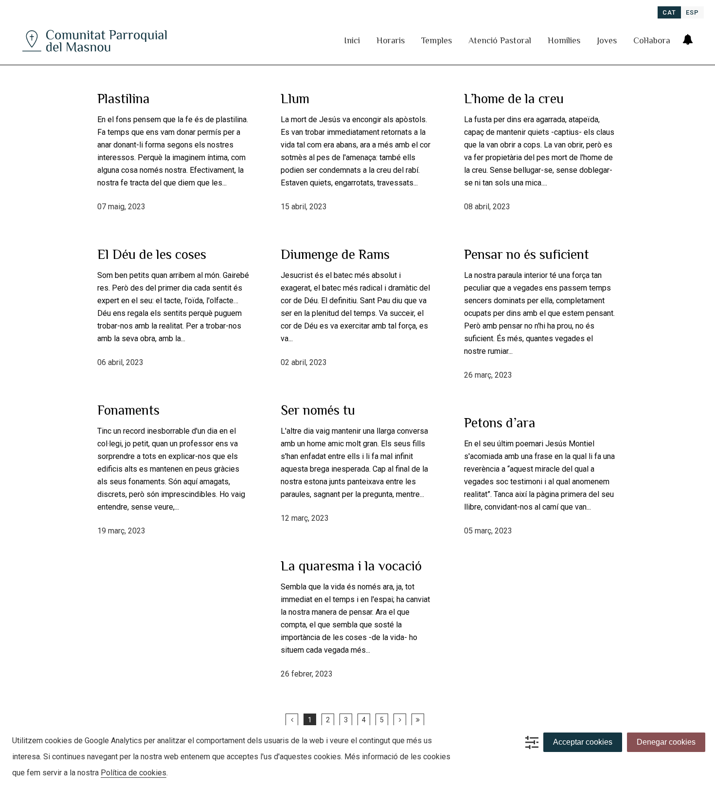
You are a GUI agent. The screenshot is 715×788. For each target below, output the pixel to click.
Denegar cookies (666, 742)
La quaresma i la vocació (351, 565)
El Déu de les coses (151, 254)
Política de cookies (133, 772)
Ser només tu (318, 410)
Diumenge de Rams (335, 254)
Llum (295, 98)
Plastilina (123, 98)
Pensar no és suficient (526, 254)
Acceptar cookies (582, 742)
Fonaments (128, 410)
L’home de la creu (514, 98)
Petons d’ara (500, 422)
